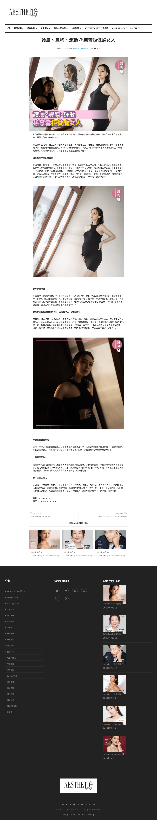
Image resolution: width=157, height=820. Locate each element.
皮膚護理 (10, 682)
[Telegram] (66, 598)
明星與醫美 (84, 48)
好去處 (9, 627)
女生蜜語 (10, 621)
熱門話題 (10, 670)
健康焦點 (44, 28)
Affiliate (81, 815)
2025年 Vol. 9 (109, 698)
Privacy (65, 815)
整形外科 (10, 651)
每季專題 (10, 664)
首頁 (8, 28)
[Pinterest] (84, 590)
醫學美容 (10, 694)
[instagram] (75, 590)
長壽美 (9, 712)
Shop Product (119, 28)
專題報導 (18, 28)
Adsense (89, 815)
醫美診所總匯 (60, 28)
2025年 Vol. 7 (109, 758)
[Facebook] (56, 590)
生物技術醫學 (12, 676)
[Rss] (56, 598)
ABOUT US (135, 28)
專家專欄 (10, 633)
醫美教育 (10, 700)
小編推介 (10, 645)
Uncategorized (13, 603)
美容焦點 (31, 28)
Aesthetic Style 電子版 (96, 28)
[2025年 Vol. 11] (77, 539)
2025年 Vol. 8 (109, 728)
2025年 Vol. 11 (69, 552)
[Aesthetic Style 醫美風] (78, 781)
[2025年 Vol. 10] (110, 539)
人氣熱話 (75, 28)
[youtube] (66, 590)
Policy (73, 815)
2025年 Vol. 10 (102, 552)
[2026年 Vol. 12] (44, 539)
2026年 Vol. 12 (36, 552)
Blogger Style (12, 597)
